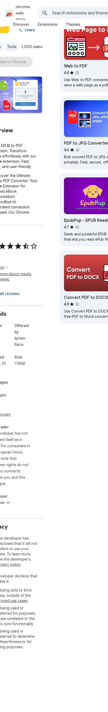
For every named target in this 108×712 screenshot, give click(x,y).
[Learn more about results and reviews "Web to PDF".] (77, 72)
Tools (11, 46)
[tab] (21, 24)
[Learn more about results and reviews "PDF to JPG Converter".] (77, 150)
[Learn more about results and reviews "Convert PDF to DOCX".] (77, 304)
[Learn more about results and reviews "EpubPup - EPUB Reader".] (77, 227)
